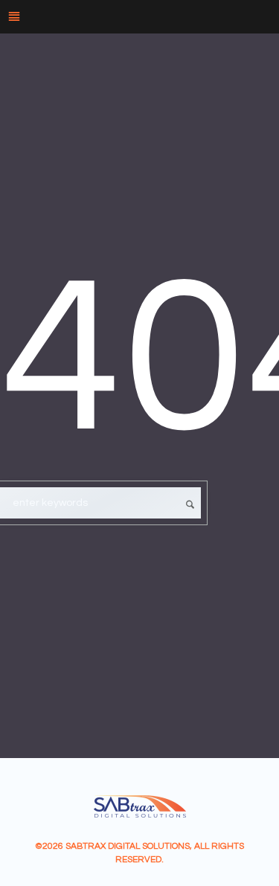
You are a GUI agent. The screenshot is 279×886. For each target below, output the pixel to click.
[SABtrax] (140, 806)
